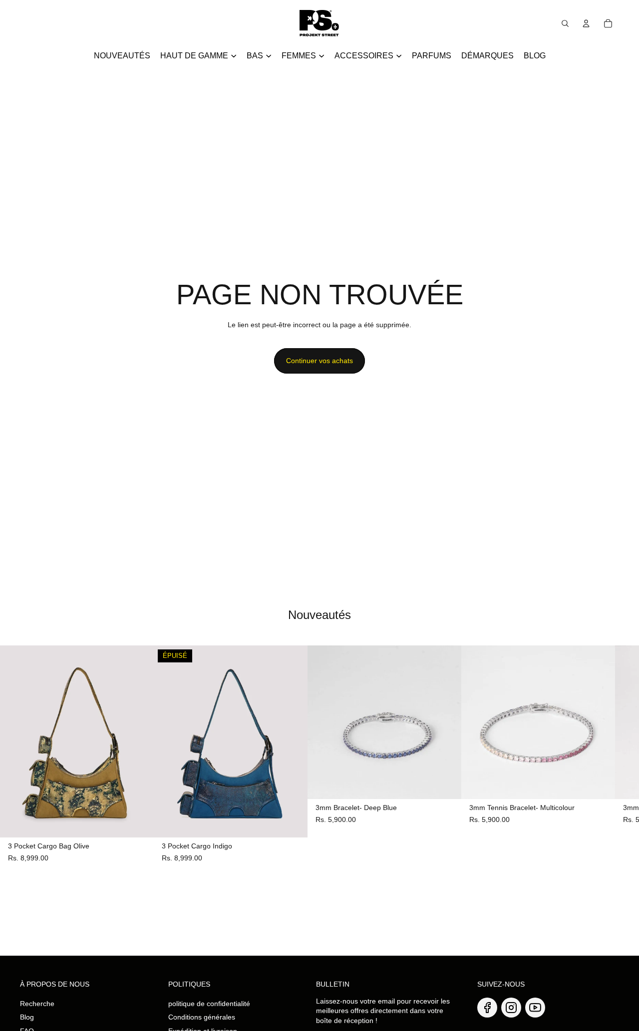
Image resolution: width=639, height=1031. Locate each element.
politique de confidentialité (209, 1004)
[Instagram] (511, 1008)
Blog (27, 1017)
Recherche (37, 1004)
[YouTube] (535, 1008)
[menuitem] (122, 56)
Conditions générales (201, 1017)
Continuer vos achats (319, 361)
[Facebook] (487, 1008)
